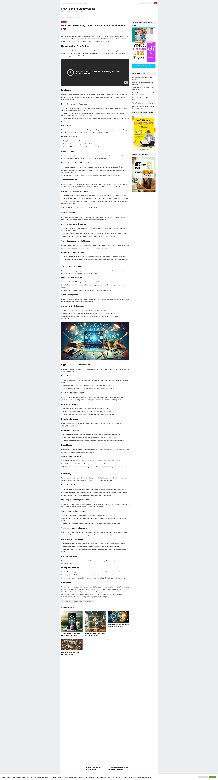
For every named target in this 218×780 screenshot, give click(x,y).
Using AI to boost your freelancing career (144, 103)
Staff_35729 (64, 32)
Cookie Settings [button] (203, 777)
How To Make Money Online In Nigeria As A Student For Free (77, 601)
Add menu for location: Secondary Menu (76, 17)
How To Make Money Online (78, 8)
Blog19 (64, 22)
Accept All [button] (212, 777)
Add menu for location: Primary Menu (75, 3)
